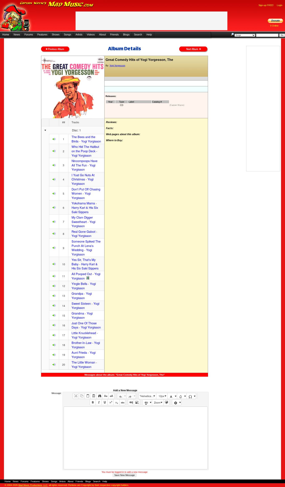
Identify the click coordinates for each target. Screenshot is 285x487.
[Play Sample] (54, 139)
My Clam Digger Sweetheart (82, 219)
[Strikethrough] (122, 402)
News (17, 34)
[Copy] (81, 396)
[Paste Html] (93, 396)
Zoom (157, 402)
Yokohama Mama (83, 203)
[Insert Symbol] (191, 396)
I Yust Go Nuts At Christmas (83, 177)
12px (161, 396)
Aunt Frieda (79, 352)
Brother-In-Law (81, 342)
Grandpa (77, 293)
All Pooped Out (82, 274)
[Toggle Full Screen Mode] (166, 402)
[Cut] (75, 396)
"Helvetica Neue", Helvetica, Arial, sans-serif (148, 396)
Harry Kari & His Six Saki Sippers (85, 209)
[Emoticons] (177, 402)
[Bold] (93, 402)
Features (42, 34)
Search (138, 34)
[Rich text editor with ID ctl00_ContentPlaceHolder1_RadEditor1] (135, 438)
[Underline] (104, 402)
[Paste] (87, 396)
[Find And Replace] (99, 396)
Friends (114, 34)
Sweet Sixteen (81, 303)
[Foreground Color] (172, 396)
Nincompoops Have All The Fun (84, 163)
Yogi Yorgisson (91, 141)
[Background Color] (182, 396)
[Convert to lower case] (105, 396)
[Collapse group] (45, 130)
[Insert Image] (137, 402)
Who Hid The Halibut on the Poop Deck (85, 148)
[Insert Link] (131, 402)
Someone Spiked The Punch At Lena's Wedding (86, 245)
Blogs (126, 34)
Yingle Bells (79, 283)
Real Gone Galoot (83, 231)
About (102, 34)
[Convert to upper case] (111, 396)
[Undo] (121, 396)
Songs (67, 34)
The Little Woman (83, 362)
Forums (28, 34)
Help (149, 34)
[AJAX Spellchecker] (147, 402)
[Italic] (98, 402)
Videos (91, 34)
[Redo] (131, 396)
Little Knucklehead (84, 333)
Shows (55, 34)
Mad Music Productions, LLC (33, 485)
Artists (79, 34)
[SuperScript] (110, 402)
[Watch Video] (88, 278)
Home (5, 34)
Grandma (78, 313)
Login (279, 5)
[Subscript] (116, 402)
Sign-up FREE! (266, 5)
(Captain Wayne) (177, 105)
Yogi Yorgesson (117, 65)
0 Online (274, 25)
